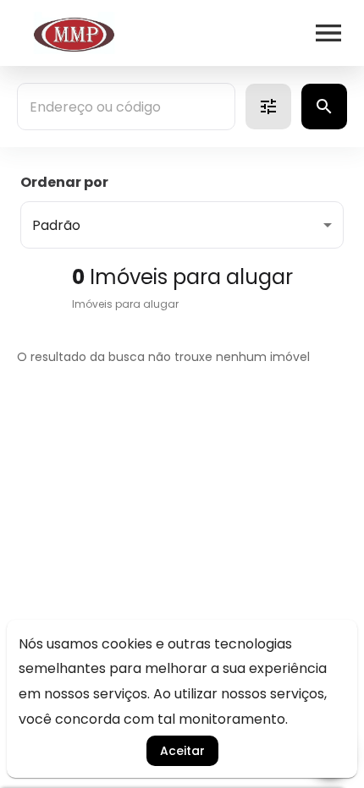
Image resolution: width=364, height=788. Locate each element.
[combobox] (126, 106)
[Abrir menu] (328, 33)
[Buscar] (324, 106)
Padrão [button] (56, 225)
